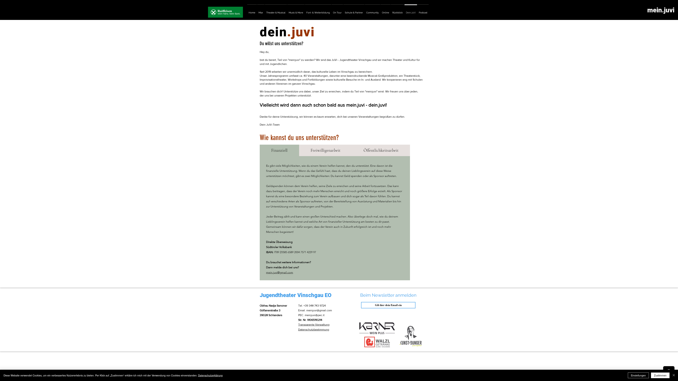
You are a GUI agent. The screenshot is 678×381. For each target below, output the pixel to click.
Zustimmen (660, 375)
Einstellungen (638, 375)
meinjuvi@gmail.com (319, 310)
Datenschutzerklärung (210, 375)
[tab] (279, 150)
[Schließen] (674, 375)
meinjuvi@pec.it (315, 315)
